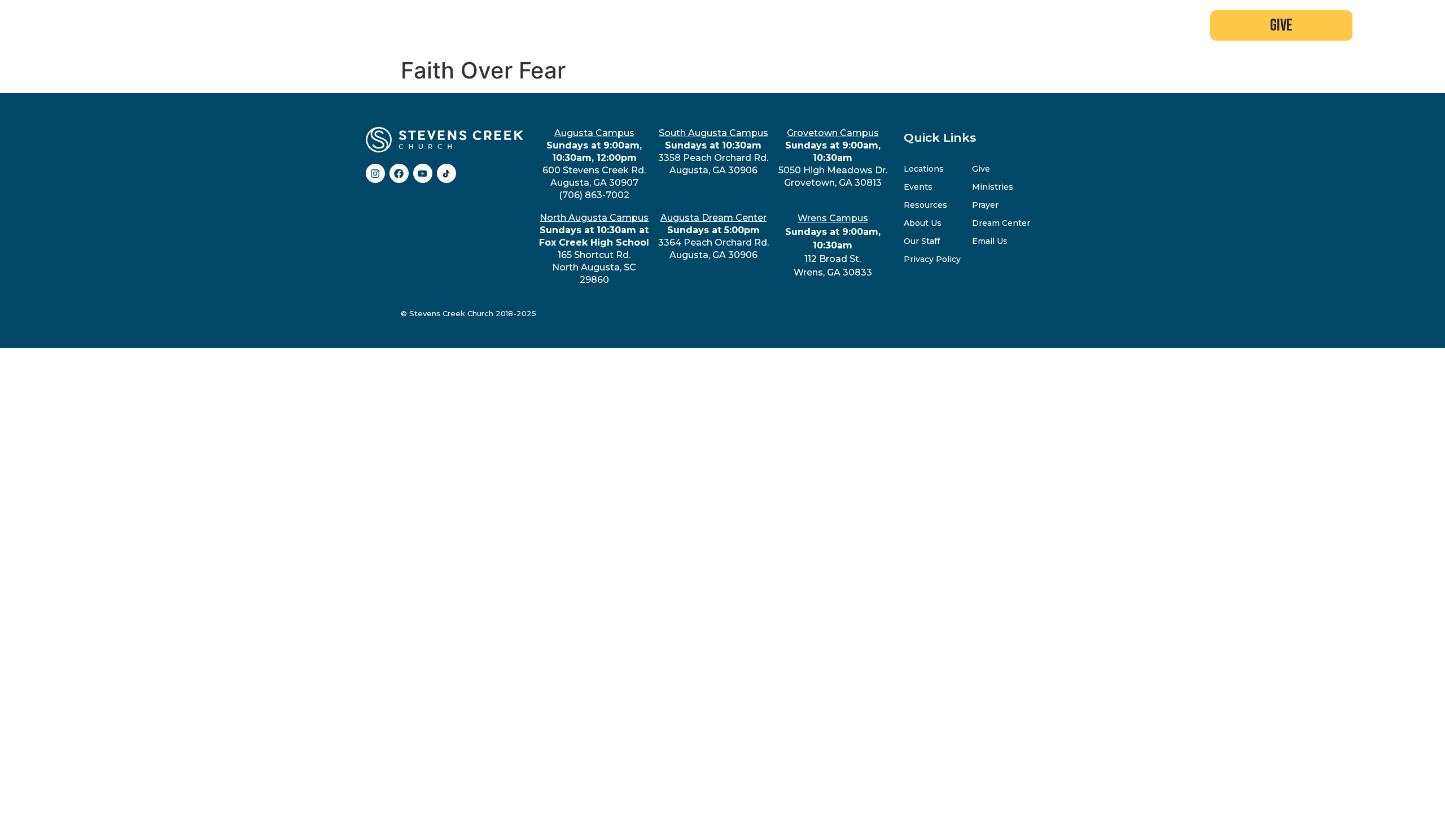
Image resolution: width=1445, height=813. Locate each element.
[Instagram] (375, 173)
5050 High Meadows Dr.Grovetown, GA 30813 (832, 158)
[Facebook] (399, 173)
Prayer (985, 205)
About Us (923, 223)
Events (918, 187)
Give (981, 169)
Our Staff (922, 241)
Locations (924, 169)
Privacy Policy (932, 259)
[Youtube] (422, 173)
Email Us (990, 241)
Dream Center (1001, 223)
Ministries (992, 187)
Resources (925, 205)
